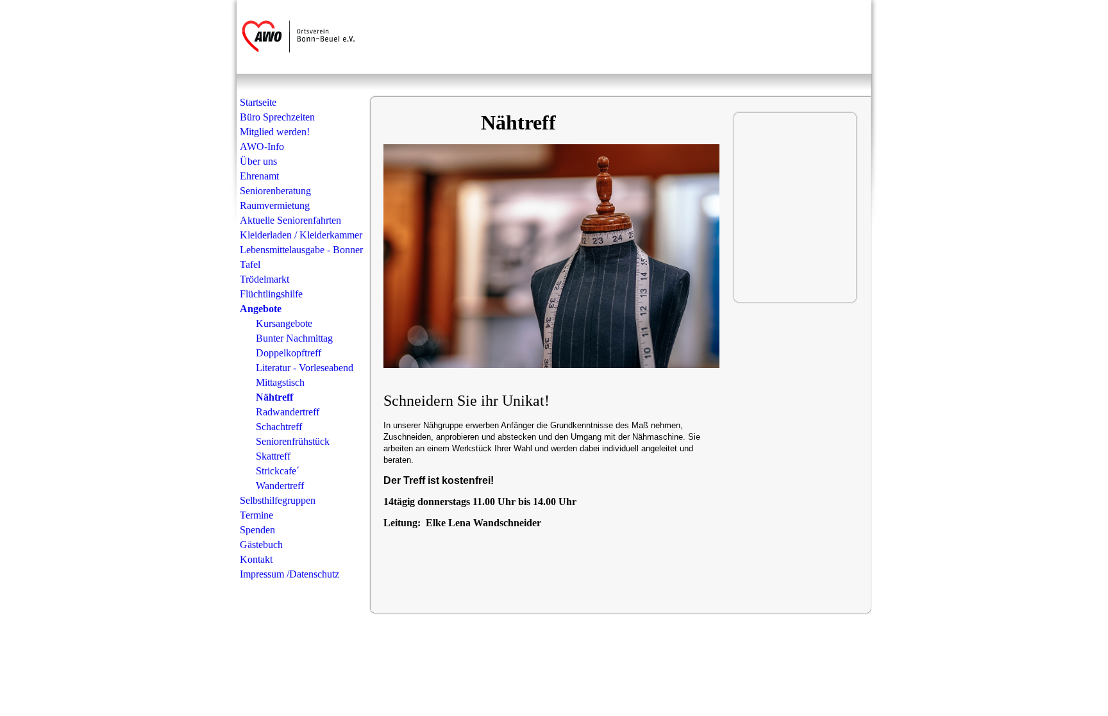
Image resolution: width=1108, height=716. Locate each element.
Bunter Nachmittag (294, 338)
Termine (256, 515)
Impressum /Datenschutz (289, 574)
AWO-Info (262, 146)
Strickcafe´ (277, 470)
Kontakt (256, 559)
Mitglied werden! (275, 131)
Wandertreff (280, 485)
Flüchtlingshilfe (271, 293)
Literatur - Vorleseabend (304, 367)
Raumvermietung (275, 205)
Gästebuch (261, 544)
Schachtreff (279, 426)
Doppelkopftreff (288, 352)
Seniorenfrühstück (293, 441)
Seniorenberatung (275, 190)
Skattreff (273, 456)
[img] (302, 36)
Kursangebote (284, 323)
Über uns (258, 161)
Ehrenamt (259, 176)
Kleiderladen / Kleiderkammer (301, 234)
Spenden (257, 529)
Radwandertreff (287, 411)
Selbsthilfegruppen (277, 500)
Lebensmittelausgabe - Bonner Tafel (301, 257)
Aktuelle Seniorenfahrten (290, 220)
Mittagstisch (280, 382)
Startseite (258, 102)
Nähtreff (274, 397)
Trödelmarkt (264, 279)
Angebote (260, 308)
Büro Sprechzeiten (277, 117)
